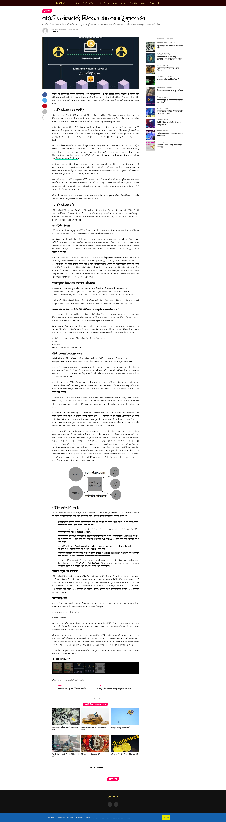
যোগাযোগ (143, 3)
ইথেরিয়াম (106, 3)
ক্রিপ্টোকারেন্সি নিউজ (88, 3)
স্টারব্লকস (68, 515)
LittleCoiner (56, 32)
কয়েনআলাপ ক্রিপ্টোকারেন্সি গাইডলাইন (74, 680)
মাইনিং (99, 3)
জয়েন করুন (166, 817)
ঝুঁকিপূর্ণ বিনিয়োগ (133, 3)
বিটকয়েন (78, 3)
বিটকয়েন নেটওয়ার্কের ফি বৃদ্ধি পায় (66, 158)
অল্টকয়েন (115, 3)
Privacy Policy (155, 3)
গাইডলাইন (123, 3)
